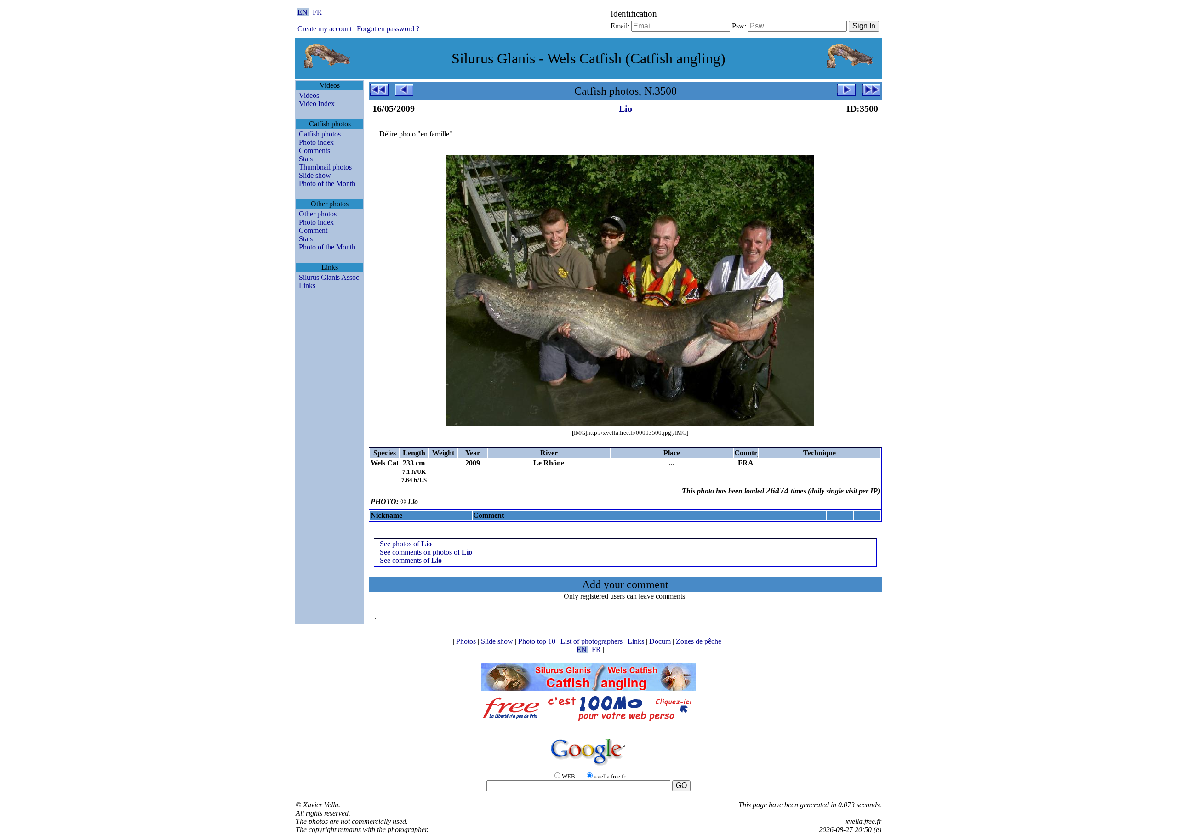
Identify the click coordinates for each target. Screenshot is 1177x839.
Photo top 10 (537, 641)
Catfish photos (320, 134)
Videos (309, 95)
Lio (625, 108)
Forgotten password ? (388, 29)
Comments (314, 150)
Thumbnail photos (325, 167)
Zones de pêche (699, 641)
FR (317, 12)
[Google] (588, 767)
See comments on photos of (426, 552)
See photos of (406, 544)
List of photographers (592, 641)
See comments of (411, 560)
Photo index (316, 142)
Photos (467, 641)
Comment (313, 230)
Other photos (318, 214)
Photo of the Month (327, 183)
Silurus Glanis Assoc (329, 277)
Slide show (315, 175)
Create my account (324, 29)
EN (303, 12)
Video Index (317, 104)
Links (307, 285)
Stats (306, 159)
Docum (661, 641)
